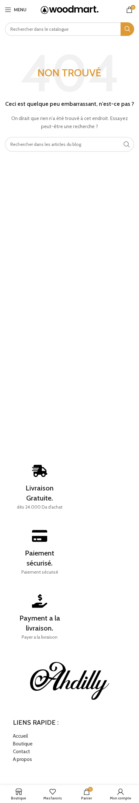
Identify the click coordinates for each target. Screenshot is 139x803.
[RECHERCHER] (127, 29)
